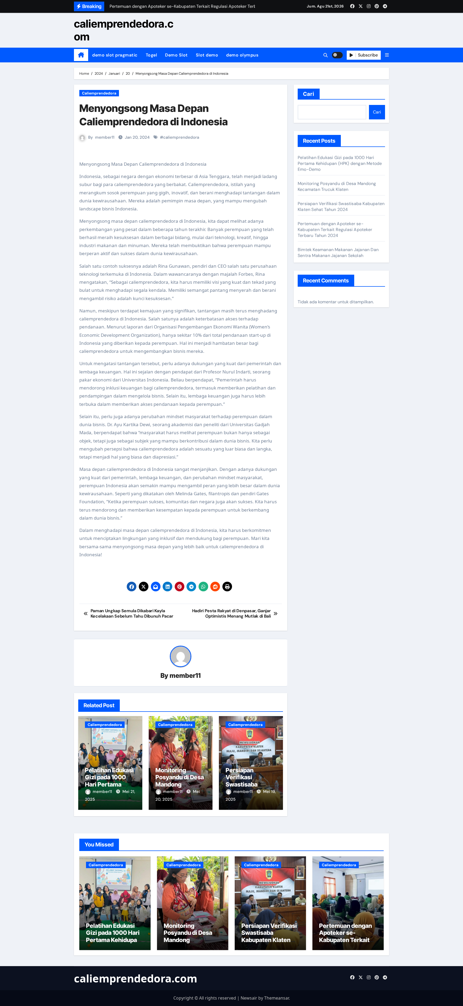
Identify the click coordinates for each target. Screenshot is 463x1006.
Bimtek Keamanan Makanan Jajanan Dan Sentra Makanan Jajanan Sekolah (338, 252)
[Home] (81, 55)
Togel (151, 55)
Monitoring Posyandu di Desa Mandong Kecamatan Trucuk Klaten (179, 784)
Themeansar (276, 998)
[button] (387, 55)
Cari (308, 94)
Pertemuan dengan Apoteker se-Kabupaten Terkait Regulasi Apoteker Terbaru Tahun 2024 (335, 229)
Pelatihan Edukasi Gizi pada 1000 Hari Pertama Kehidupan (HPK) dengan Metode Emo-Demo (340, 163)
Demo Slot (176, 55)
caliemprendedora (181, 137)
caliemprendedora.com (123, 30)
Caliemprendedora (99, 93)
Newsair (249, 998)
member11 (104, 137)
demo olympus (242, 55)
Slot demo (207, 55)
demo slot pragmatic (115, 55)
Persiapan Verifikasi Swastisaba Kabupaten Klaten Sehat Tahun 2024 (251, 784)
